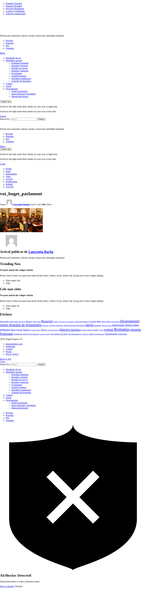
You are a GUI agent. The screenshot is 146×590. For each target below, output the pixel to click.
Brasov (29, 321)
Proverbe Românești (15, 8)
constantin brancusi (81, 322)
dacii (108, 321)
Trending (10, 48)
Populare (10, 43)
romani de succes (21, 334)
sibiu (52, 334)
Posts (8, 171)
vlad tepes (122, 334)
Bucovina (36, 322)
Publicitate (10, 346)
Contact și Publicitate (15, 11)
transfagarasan (99, 334)
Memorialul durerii (19, 96)
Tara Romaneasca (75, 334)
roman (101, 330)
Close (2, 361)
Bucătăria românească (21, 78)
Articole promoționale (15, 14)
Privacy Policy (12, 354)
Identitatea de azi (13, 58)
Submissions (11, 174)
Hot (7, 45)
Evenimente (16, 73)
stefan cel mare (61, 334)
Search (41, 119)
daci (99, 321)
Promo (9, 351)
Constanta (70, 321)
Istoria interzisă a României (23, 94)
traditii (91, 334)
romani (108, 329)
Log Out (9, 187)
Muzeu (43, 330)
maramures (98, 325)
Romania (121, 329)
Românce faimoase (20, 71)
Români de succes (19, 68)
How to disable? (7, 586)
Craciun (93, 321)
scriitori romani (45, 334)
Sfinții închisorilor (19, 91)
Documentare (12, 89)
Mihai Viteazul (17, 330)
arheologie (22, 321)
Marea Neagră (106, 325)
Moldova (26, 330)
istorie (89, 325)
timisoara (85, 334)
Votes (8, 176)
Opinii (8, 86)
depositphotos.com (14, 344)
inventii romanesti (56, 325)
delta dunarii (115, 321)
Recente (9, 40)
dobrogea (45, 325)
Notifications (11, 181)
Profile (9, 169)
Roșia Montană (34, 334)
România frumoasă (19, 63)
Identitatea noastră (14, 60)
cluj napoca (63, 321)
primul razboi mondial (90, 330)
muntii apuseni (35, 330)
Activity (9, 179)
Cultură (9, 83)
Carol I (55, 321)
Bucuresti (47, 321)
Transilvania (111, 333)
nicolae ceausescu (53, 330)
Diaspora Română (14, 6)
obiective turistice (70, 329)
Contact (9, 349)
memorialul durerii (122, 325)
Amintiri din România (21, 81)
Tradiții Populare (18, 76)
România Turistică (14, 3)
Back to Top (5, 359)
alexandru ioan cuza (9, 321)
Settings (9, 184)
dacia (104, 322)
